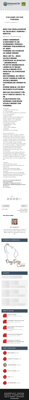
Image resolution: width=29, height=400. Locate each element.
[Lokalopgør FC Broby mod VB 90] (5, 321)
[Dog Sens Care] (14, 269)
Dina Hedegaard (7, 187)
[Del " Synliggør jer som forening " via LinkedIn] (11, 198)
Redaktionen (7, 395)
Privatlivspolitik (14, 398)
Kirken (15, 335)
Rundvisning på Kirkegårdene (15, 334)
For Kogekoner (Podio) (18, 395)
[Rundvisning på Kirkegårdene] (5, 335)
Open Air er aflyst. (12, 314)
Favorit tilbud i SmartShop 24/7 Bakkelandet (15, 327)
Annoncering (20, 393)
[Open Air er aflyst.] (5, 315)
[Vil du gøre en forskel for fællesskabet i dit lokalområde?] (5, 341)
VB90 (19, 322)
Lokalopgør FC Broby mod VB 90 (15, 320)
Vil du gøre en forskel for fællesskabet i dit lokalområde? (15, 341)
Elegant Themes (12, 390)
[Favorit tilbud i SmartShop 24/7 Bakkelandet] (5, 327)
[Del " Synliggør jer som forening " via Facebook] (8, 198)
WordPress (24, 390)
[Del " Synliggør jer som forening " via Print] (17, 198)
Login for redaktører (9, 396)
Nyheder (14, 22)
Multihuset (16, 316)
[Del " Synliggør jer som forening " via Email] (14, 198)
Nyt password (20, 396)
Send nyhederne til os (10, 393)
